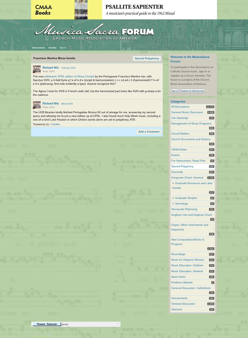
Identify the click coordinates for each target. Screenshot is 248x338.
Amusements (179, 298)
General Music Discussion (187, 112)
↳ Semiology (180, 203)
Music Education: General (187, 271)
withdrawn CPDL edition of (69, 76)
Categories (177, 101)
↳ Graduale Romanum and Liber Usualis (192, 185)
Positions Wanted (181, 282)
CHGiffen (55, 124)
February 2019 (68, 68)
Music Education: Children (187, 265)
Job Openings (179, 117)
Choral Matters (180, 133)
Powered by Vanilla (41, 334)
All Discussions (180, 106)
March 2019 (67, 104)
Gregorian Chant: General (187, 177)
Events (175, 155)
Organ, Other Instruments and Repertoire (189, 227)
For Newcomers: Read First (188, 160)
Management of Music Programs (191, 123)
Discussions (38, 48)
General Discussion (183, 303)
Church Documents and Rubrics (190, 139)
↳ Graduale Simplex (184, 198)
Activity (52, 48)
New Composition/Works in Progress (187, 242)
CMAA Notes (179, 149)
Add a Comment (148, 131)
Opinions (176, 309)
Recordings (178, 254)
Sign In (63, 48)
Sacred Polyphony (147, 58)
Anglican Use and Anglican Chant (191, 214)
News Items (178, 276)
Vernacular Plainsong (184, 209)
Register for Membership (192, 91)
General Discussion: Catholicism (191, 288)
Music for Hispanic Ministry (187, 259)
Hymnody (177, 172)
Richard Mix (51, 67)
